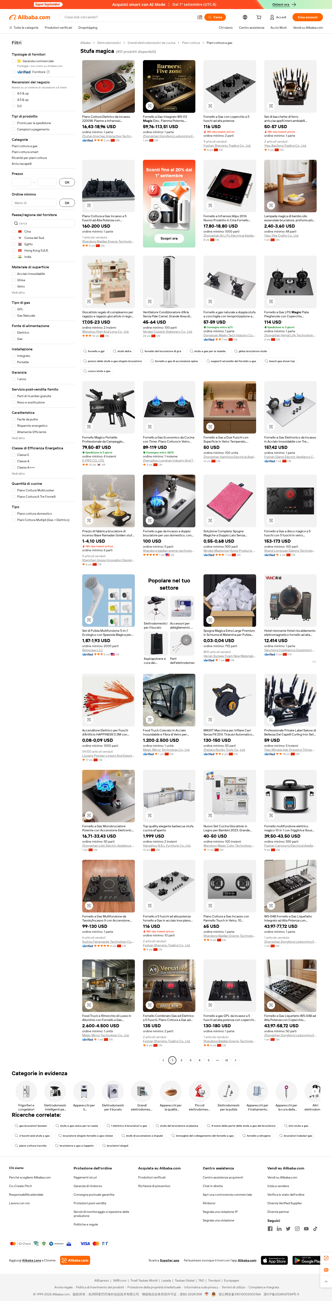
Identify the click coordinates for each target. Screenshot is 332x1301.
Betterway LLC (92, 650)
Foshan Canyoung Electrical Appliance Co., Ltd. (290, 845)
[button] (200, 17)
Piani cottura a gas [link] (219, 43)
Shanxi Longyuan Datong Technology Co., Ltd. (290, 550)
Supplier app (169, 1260)
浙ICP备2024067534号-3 (281, 1294)
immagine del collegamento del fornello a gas (205, 1135)
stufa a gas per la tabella (210, 351)
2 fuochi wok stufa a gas (34, 1135)
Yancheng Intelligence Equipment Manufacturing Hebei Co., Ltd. (290, 650)
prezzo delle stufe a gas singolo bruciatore (115, 361)
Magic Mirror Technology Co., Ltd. (166, 750)
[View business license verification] (207, 1294)
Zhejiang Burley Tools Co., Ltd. (224, 750)
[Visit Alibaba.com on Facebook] (270, 1228)
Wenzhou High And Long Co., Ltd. (105, 331)
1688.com (119, 1280)
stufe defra (124, 351)
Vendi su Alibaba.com (282, 1177)
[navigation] (43, 552)
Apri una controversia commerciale (227, 1194)
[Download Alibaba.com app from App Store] (274, 1260)
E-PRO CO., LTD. (93, 460)
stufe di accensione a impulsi (144, 1135)
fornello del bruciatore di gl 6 (163, 351)
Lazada (166, 1280)
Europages (231, 1280)
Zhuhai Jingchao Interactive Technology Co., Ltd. (108, 136)
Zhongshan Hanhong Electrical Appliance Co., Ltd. (229, 457)
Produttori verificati (152, 1177)
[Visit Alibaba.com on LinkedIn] (279, 1228)
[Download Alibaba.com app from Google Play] (307, 1260)
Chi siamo (16, 1168)
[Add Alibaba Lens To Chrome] (75, 1260)
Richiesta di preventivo (154, 1186)
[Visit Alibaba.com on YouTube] (306, 1228)
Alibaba (85, 43)
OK (67, 182)
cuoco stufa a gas (99, 371)
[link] (326, 1258)
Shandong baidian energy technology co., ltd (169, 550)
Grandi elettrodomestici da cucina (151, 43)
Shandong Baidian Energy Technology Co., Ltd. (108, 241)
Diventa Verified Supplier (284, 1203)
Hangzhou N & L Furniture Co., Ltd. (167, 845)
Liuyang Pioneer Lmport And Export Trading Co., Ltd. (108, 755)
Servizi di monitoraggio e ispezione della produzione (101, 1214)
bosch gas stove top (282, 361)
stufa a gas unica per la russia (79, 1125)
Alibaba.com (247, 1260)
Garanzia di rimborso (88, 1186)
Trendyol (214, 1280)
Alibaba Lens (31, 1260)
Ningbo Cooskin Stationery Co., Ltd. (167, 331)
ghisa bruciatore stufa (253, 351)
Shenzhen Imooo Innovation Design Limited (108, 560)
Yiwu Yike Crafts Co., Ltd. (281, 235)
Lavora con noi (19, 1203)
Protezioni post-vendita (90, 1203)
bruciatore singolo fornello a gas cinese (88, 1135)
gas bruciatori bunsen (33, 1125)
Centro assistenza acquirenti (223, 1177)
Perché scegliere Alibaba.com (30, 1177)
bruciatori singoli (117, 1145)
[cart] (259, 18)
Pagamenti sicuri (85, 1177)
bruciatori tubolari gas (298, 1135)
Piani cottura (191, 43)
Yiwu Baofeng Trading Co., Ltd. (285, 145)
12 (226, 1060)
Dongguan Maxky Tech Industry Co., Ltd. (229, 335)
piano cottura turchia (33, 1145)
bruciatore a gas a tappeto (77, 1145)
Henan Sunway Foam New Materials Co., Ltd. (229, 656)
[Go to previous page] (163, 1060)
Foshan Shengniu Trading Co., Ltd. (227, 145)
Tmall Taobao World (143, 1280)
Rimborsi (209, 1203)
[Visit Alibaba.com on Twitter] (288, 1228)
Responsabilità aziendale (26, 1194)
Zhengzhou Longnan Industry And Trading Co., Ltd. (169, 460)
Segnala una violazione (218, 1220)
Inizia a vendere (278, 1186)
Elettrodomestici (109, 43)
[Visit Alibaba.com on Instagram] (297, 1228)
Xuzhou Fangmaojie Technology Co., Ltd (108, 941)
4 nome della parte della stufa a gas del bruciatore (243, 1125)
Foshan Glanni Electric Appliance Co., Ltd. (290, 457)
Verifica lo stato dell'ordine (285, 1194)
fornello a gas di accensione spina (176, 361)
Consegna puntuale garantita (94, 1194)
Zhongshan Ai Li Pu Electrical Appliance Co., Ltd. (229, 235)
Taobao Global (184, 1280)
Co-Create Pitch (20, 1186)
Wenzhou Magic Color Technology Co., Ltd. (229, 845)
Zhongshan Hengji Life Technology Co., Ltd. (290, 335)
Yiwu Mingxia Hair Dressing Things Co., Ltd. (290, 750)
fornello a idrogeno (259, 1135)
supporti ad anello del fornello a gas (233, 361)
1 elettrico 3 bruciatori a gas (129, 1125)
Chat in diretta (213, 1186)
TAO (201, 1280)
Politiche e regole (86, 1224)
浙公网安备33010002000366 (240, 1294)
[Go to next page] (235, 1060)
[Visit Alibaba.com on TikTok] (315, 1228)
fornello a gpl (96, 351)
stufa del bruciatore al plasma (179, 1125)
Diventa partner (278, 1212)
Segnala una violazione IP (220, 1212)
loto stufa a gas (298, 1125)
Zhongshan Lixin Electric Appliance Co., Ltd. (108, 845)
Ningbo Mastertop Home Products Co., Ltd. (229, 550)
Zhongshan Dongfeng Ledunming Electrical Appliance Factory (169, 136)
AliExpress (101, 1280)
